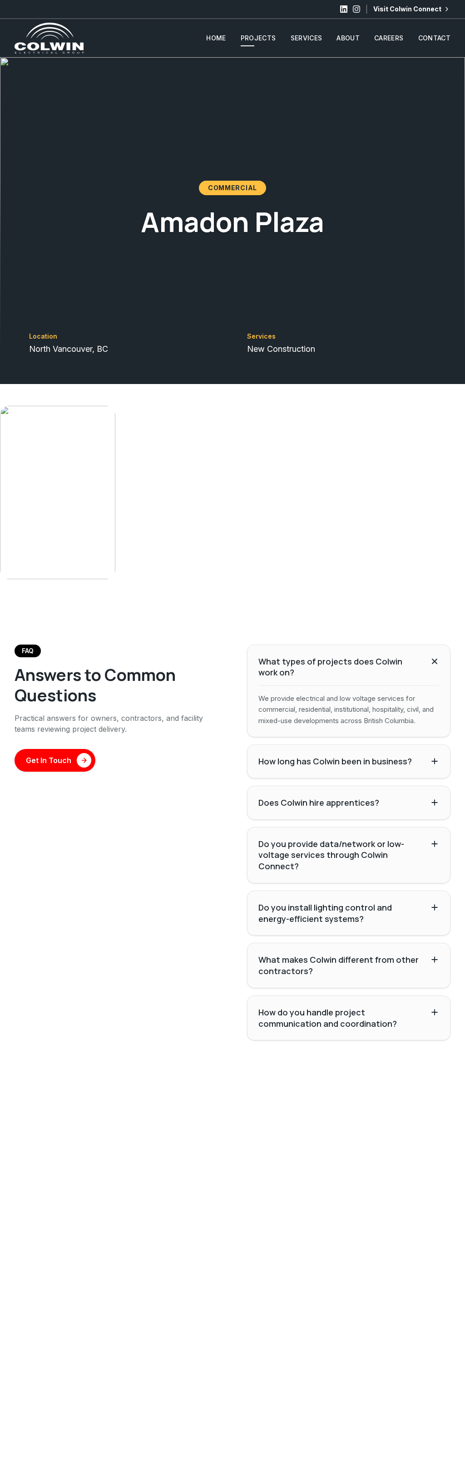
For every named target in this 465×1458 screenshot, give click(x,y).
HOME (216, 38)
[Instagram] (356, 9)
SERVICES (306, 38)
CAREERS (388, 38)
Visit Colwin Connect (407, 9)
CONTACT (434, 38)
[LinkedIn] (343, 9)
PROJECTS (258, 38)
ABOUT (348, 38)
